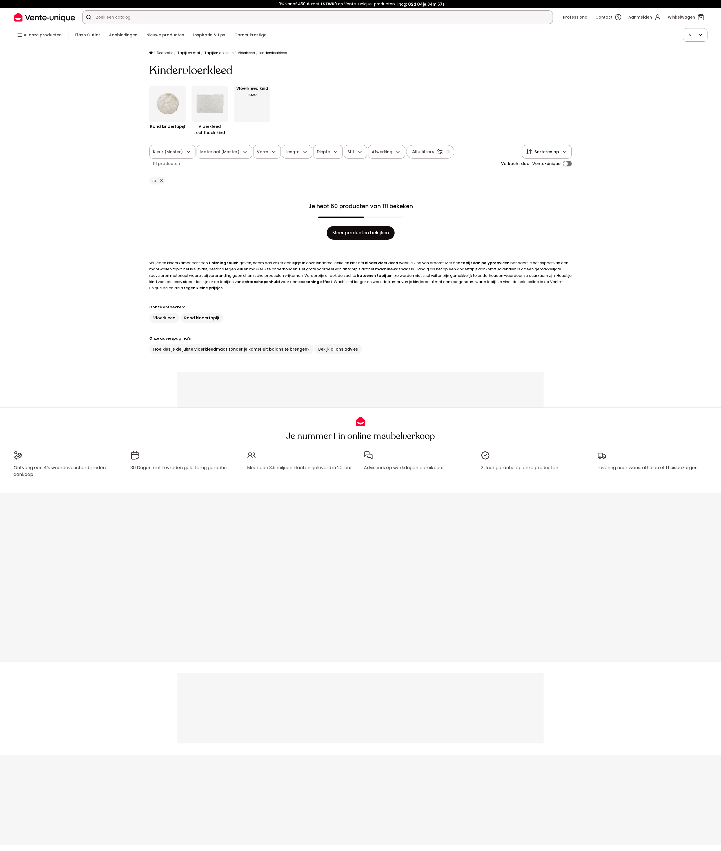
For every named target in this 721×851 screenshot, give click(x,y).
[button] (161, 180)
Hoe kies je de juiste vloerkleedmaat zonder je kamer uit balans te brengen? (231, 349)
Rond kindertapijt (201, 318)
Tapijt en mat (188, 52)
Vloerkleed (246, 52)
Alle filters (423, 151)
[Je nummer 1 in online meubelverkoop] (44, 17)
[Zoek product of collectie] (89, 17)
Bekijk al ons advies (338, 349)
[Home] (151, 53)
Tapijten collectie (218, 52)
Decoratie (165, 52)
